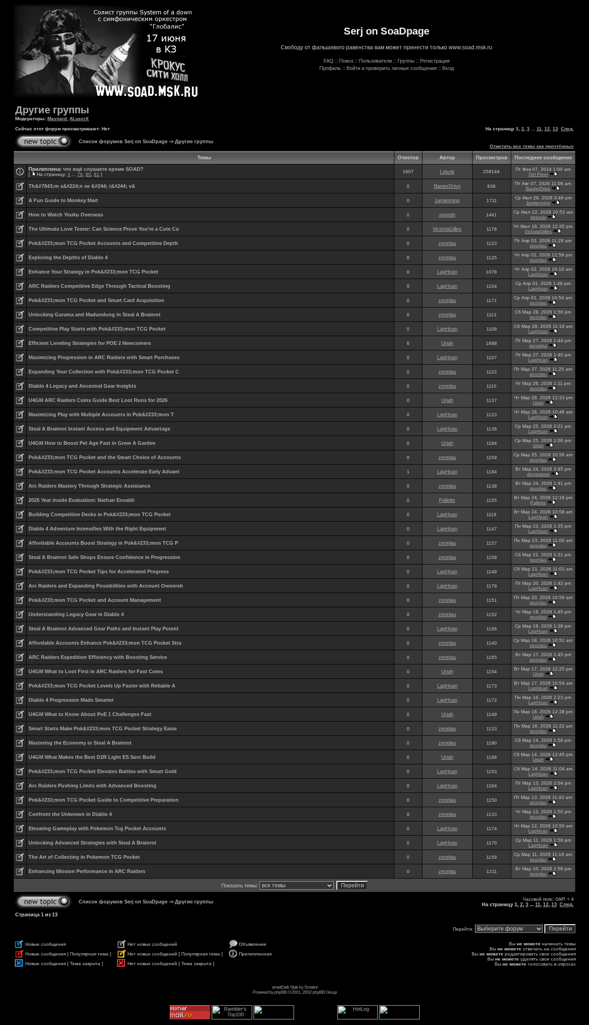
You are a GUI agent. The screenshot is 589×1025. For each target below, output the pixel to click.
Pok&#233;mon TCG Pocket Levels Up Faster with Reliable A (102, 685)
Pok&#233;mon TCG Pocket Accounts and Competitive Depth (103, 243)
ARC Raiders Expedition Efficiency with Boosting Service (98, 657)
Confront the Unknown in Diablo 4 (70, 814)
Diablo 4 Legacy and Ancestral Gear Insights (82, 386)
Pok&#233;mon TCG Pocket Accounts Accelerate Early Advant (104, 471)
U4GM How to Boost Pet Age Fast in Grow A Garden (92, 443)
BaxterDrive (447, 186)
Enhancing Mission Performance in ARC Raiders (87, 871)
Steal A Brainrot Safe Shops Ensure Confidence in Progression (104, 557)
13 (555, 128)
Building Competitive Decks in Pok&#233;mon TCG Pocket (100, 514)
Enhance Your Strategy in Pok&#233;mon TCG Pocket (93, 271)
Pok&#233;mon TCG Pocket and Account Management (95, 600)
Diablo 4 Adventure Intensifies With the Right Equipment (97, 528)
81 (96, 174)
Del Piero (538, 174)
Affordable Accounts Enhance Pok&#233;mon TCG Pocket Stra (105, 643)
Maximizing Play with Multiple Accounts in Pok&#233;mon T (101, 414)
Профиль (330, 68)
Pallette (447, 500)
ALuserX (79, 118)
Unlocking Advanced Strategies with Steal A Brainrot (92, 842)
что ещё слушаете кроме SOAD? (103, 169)
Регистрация (435, 61)
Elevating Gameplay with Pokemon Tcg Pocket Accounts (97, 828)
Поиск (346, 61)
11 (539, 128)
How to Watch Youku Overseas (66, 214)
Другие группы (52, 110)
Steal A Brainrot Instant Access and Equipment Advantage (99, 428)
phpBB (280, 992)
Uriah (447, 343)
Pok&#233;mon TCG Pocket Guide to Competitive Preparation (104, 800)
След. (567, 128)
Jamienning (447, 200)
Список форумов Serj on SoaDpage (123, 141)
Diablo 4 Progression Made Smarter (71, 700)
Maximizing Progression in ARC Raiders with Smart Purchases (104, 357)
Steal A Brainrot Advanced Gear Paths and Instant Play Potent (104, 628)
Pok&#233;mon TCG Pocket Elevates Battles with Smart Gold (103, 771)
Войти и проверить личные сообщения (391, 68)
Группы (406, 61)
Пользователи (375, 61)
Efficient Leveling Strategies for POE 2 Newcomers (90, 343)
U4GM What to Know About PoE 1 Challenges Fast (90, 714)
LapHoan (447, 271)
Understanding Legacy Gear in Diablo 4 (76, 614)
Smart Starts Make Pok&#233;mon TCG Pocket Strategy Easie (103, 728)
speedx (447, 214)
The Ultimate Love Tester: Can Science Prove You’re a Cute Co (104, 229)
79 (80, 174)
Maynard (57, 118)
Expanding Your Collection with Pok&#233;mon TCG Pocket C (104, 371)
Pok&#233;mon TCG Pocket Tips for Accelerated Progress (99, 571)
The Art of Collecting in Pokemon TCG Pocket (84, 857)
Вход (448, 68)
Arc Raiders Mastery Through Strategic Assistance (89, 486)
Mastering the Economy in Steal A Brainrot (80, 742)
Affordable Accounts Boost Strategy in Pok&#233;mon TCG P (103, 543)
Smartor (311, 987)
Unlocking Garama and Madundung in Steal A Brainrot (95, 314)
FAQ (328, 61)
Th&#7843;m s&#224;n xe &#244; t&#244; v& (82, 186)
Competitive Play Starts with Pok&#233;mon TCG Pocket (97, 329)
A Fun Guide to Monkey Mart (63, 200)
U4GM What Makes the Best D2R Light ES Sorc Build (92, 757)
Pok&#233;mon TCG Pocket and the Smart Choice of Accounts (105, 457)
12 (547, 128)
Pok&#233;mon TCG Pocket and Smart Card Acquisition (96, 300)
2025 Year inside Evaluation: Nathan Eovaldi (81, 500)
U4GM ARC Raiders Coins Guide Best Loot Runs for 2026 (98, 400)
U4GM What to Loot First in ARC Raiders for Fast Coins (96, 671)
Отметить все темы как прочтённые (532, 146)
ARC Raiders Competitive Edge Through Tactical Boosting (99, 286)
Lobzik (447, 172)
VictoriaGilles (447, 229)
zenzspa (538, 345)
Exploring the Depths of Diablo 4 (68, 257)
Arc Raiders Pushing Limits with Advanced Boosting (92, 785)
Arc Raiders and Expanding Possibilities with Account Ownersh (106, 585)
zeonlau (447, 243)
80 (88, 174)
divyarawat (538, 474)
